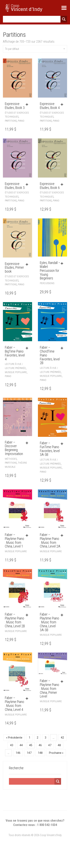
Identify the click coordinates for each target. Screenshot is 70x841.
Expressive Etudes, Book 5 (15, 186)
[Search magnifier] (63, 19)
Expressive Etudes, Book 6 (50, 186)
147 (29, 752)
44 (21, 745)
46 (40, 745)
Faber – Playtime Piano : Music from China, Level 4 (14, 703)
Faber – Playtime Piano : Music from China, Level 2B (15, 620)
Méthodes (11, 458)
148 (40, 752)
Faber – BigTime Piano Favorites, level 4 (15, 353)
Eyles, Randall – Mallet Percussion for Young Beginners (50, 270)
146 (18, 752)
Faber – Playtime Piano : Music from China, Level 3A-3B (49, 622)
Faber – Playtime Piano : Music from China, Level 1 (14, 540)
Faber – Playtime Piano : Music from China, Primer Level (49, 688)
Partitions (11, 120)
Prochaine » (56, 752)
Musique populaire (16, 372)
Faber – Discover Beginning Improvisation (14, 448)
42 (62, 737)
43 (11, 745)
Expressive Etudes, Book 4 (50, 106)
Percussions (47, 283)
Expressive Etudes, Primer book (14, 268)
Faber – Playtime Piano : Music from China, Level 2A (50, 540)
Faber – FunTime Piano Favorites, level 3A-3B (50, 449)
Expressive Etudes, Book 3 (15, 106)
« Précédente (14, 737)
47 (49, 745)
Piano (21, 120)
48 (59, 745)
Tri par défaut (12, 48)
